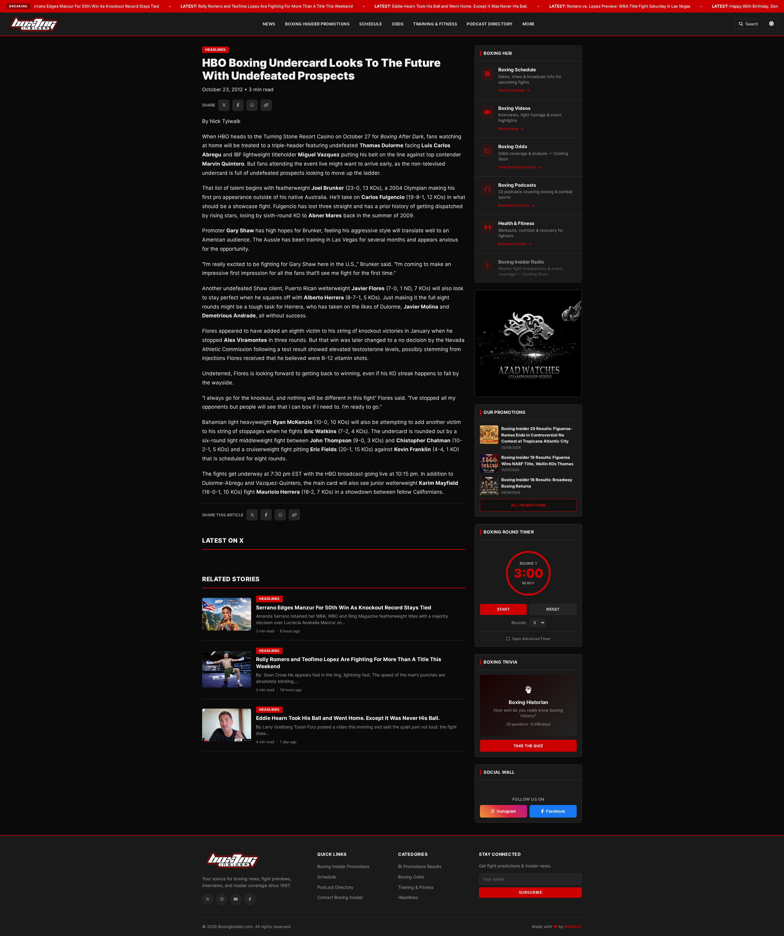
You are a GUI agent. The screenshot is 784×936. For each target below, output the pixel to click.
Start (503, 609)
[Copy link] (266, 105)
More (528, 23)
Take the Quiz (528, 745)
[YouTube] (235, 899)
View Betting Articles (517, 167)
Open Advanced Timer (530, 638)
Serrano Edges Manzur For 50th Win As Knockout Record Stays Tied (86, 6)
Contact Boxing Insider (340, 897)
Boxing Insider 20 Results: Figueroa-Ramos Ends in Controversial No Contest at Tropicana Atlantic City (536, 435)
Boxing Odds (411, 876)
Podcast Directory (490, 23)
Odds (397, 23)
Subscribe (530, 892)
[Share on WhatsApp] (252, 105)
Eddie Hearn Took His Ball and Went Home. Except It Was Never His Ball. (451, 6)
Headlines (215, 49)
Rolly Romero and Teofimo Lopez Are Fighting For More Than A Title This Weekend (267, 6)
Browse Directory (514, 205)
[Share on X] (223, 105)
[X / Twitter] (207, 899)
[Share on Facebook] (237, 105)
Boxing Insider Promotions (317, 23)
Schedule (370, 23)
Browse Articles (513, 243)
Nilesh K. (573, 926)
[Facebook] (249, 899)
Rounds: (519, 622)
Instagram (506, 811)
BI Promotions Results (419, 866)
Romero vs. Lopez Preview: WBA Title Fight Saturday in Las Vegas (619, 6)
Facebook (555, 811)
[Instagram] (221, 899)
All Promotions (528, 505)
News (269, 23)
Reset (553, 609)
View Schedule (512, 90)
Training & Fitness (435, 23)
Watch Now (508, 128)
